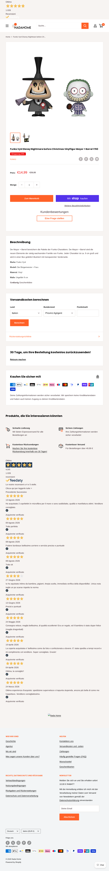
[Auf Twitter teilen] (92, 159)
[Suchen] (85, 26)
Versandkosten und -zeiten (71, 746)
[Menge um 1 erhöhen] (37, 185)
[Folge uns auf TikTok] (29, 843)
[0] (101, 25)
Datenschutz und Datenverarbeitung (22, 796)
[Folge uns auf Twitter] (13, 843)
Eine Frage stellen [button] (54, 218)
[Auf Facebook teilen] (81, 159)
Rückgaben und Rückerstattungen (21, 790)
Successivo (22, 492)
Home (8, 37)
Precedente (11, 492)
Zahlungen (64, 751)
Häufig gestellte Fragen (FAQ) (72, 756)
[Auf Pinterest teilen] (86, 159)
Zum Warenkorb (31, 198)
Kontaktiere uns (66, 741)
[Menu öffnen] (7, 26)
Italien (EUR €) (28, 831)
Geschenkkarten (66, 767)
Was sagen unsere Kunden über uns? (23, 756)
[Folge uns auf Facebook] (8, 843)
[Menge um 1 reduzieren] (22, 185)
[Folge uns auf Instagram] (18, 843)
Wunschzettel (65, 761)
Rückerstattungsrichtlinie (20, 336)
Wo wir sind (11, 751)
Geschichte (11, 741)
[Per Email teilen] (97, 159)
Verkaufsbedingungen (15, 780)
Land (12, 307)
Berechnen (19, 323)
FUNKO (13, 159)
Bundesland (49, 307)
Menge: (13, 185)
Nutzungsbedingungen (16, 785)
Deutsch (10, 831)
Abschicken (69, 817)
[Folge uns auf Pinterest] (24, 843)
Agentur (9, 746)
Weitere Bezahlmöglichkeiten (77, 206)
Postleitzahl (82, 307)
